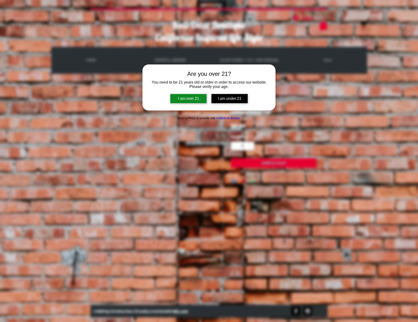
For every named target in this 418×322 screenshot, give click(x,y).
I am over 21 (188, 98)
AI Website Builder (228, 118)
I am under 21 (229, 98)
